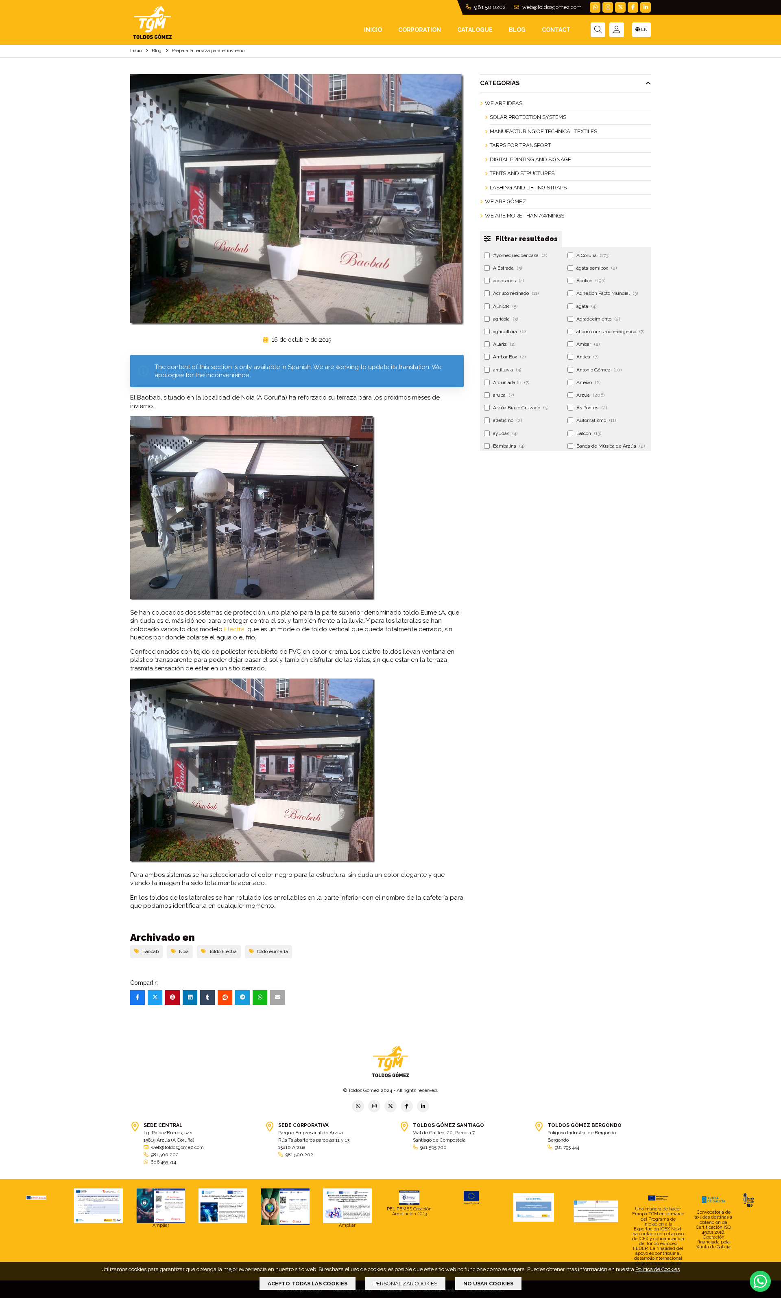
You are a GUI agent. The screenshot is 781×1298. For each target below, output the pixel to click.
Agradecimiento (598, 319)
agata (586, 306)
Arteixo (588, 382)
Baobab (150, 951)
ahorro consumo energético (610, 331)
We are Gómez (505, 201)
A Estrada (507, 268)
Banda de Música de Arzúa (610, 446)
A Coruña (592, 255)
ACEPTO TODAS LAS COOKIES (307, 1283)
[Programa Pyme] (285, 1206)
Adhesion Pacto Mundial (607, 293)
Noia (184, 951)
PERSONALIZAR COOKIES (405, 1283)
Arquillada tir (511, 382)
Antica (587, 357)
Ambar (588, 344)
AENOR (505, 306)
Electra (234, 629)
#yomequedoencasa (520, 255)
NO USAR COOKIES (488, 1283)
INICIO (373, 29)
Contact (556, 29)
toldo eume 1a (272, 951)
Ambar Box (509, 357)
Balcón (588, 433)
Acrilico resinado (516, 293)
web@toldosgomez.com (551, 7)
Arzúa (590, 395)
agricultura (509, 331)
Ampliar (161, 1225)
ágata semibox (596, 268)
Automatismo (596, 420)
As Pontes (591, 408)
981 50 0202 (489, 7)
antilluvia (507, 370)
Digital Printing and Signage (530, 159)
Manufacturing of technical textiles (543, 131)
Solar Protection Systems (528, 117)
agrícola (505, 319)
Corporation (419, 29)
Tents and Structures (522, 173)
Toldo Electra (223, 951)
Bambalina (508, 446)
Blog (517, 29)
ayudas (505, 433)
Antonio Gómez (599, 370)
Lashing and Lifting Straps (528, 187)
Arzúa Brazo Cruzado (520, 408)
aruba (503, 395)
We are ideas (503, 103)
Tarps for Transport (520, 145)
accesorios (508, 280)
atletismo (507, 420)
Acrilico (590, 280)
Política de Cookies (657, 1269)
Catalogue (475, 29)
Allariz (504, 344)
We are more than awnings (524, 216)
